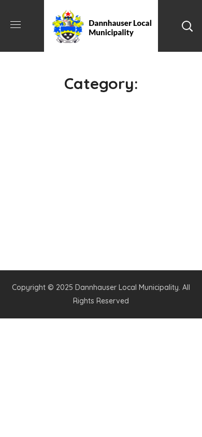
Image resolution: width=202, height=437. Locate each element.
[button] (187, 26)
